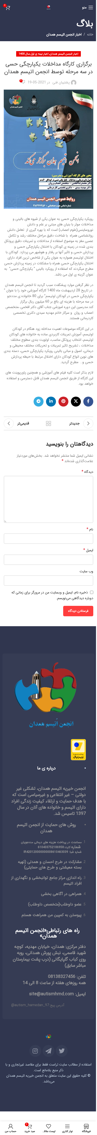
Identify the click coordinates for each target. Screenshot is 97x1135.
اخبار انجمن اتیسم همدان (64, 34)
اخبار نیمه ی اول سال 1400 (33, 54)
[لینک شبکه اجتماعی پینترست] (63, 402)
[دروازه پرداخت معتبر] (78, 749)
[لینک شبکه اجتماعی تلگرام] (39, 402)
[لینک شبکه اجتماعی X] (76, 402)
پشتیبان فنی (61, 82)
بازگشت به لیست (48, 423)
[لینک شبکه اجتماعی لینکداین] (51, 402)
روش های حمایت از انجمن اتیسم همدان (46, 827)
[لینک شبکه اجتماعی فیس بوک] (88, 402)
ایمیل (88, 550)
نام (90, 529)
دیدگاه (87, 472)
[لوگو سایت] (48, 7)
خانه (90, 34)
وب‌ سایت (86, 571)
